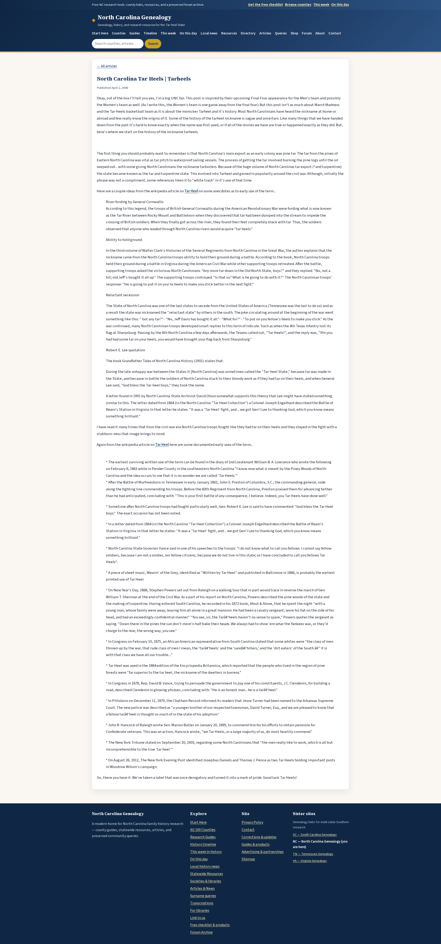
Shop (294, 33)
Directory (248, 33)
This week (321, 4)
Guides (134, 33)
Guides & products (256, 844)
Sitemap (248, 859)
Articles (265, 33)
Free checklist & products (210, 924)
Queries (281, 33)
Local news (209, 33)
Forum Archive (201, 932)
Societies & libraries (205, 881)
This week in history (206, 851)
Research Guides (203, 837)
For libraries (199, 910)
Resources (229, 33)
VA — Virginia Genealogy (310, 860)
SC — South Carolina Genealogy (315, 834)
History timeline (203, 844)
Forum (307, 33)
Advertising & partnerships (263, 851)
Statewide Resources (206, 873)
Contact (334, 33)
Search (153, 43)
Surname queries (203, 895)
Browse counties (298, 4)
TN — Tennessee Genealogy (313, 854)
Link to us (197, 917)
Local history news (205, 866)
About (320, 33)
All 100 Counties (202, 829)
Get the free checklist (265, 4)
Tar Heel (191, 191)
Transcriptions (201, 903)
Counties (119, 33)
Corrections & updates (259, 837)
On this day (340, 4)
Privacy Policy (252, 822)
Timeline (150, 33)
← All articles (107, 66)
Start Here (100, 33)
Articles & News (202, 888)
